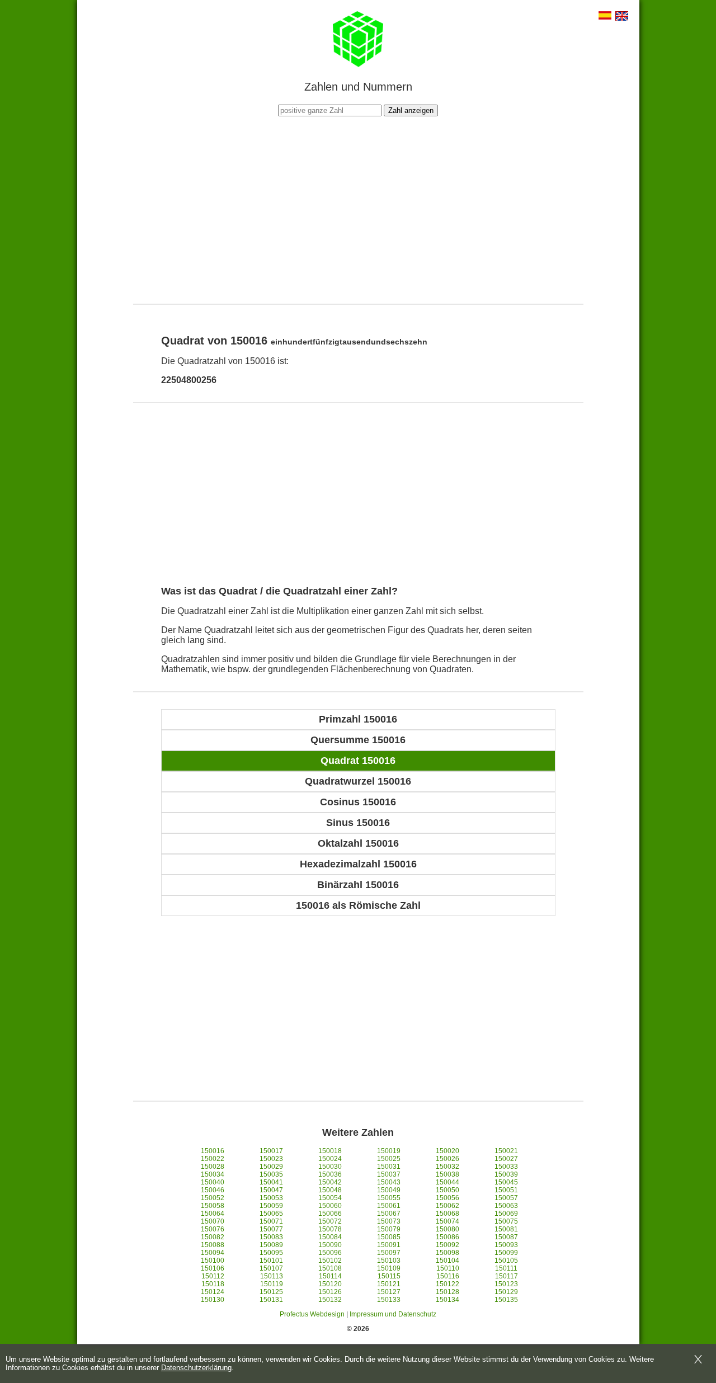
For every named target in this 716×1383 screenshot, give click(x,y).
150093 (506, 1245)
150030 (330, 1166)
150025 (389, 1159)
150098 (447, 1253)
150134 (447, 1300)
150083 (271, 1237)
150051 (506, 1190)
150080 (447, 1229)
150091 (389, 1245)
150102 (330, 1260)
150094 (212, 1253)
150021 (506, 1151)
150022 (212, 1159)
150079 (389, 1229)
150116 (447, 1276)
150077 (271, 1229)
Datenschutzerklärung (196, 1367)
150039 (506, 1174)
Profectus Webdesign (312, 1314)
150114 (330, 1276)
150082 (212, 1237)
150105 (506, 1260)
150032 (447, 1166)
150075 (506, 1221)
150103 (389, 1260)
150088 (212, 1245)
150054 (330, 1198)
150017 (271, 1151)
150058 (212, 1206)
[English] (621, 17)
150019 (389, 1151)
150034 (212, 1174)
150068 (447, 1213)
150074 (447, 1221)
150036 (330, 1174)
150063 (506, 1206)
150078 (330, 1229)
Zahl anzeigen (411, 110)
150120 (330, 1284)
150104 (447, 1260)
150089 (271, 1245)
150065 (271, 1213)
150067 (389, 1213)
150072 (330, 1221)
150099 (506, 1253)
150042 (330, 1182)
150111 (506, 1268)
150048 (330, 1190)
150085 (389, 1237)
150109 (389, 1268)
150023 (271, 1159)
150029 (271, 1166)
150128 (447, 1292)
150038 (447, 1174)
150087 (506, 1237)
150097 (389, 1253)
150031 (389, 1166)
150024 (330, 1159)
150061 (389, 1206)
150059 (271, 1206)
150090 (330, 1245)
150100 (212, 1260)
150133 (389, 1300)
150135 (506, 1300)
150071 (271, 1221)
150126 (330, 1292)
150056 (447, 1198)
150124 (212, 1292)
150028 (212, 1166)
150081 (506, 1229)
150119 (271, 1284)
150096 (330, 1253)
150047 (271, 1190)
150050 (447, 1190)
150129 (506, 1292)
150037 (389, 1174)
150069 (506, 1213)
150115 (389, 1276)
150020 (447, 1151)
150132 (330, 1300)
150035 (271, 1174)
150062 (447, 1206)
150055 (389, 1198)
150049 (389, 1190)
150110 (447, 1268)
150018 (330, 1151)
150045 (506, 1182)
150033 (506, 1166)
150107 (271, 1268)
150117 (506, 1276)
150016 (212, 1151)
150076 (212, 1229)
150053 (271, 1198)
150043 (389, 1182)
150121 (389, 1284)
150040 (212, 1182)
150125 (271, 1292)
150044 (447, 1182)
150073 (389, 1221)
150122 (447, 1284)
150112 (212, 1276)
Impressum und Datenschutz (393, 1314)
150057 (506, 1198)
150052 (212, 1198)
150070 (212, 1221)
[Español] (605, 16)
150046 (212, 1190)
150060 (330, 1206)
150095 (271, 1253)
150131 (271, 1300)
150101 (271, 1260)
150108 (330, 1268)
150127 (389, 1292)
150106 (212, 1268)
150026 (447, 1159)
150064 (212, 1213)
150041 (271, 1182)
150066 (330, 1213)
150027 (506, 1159)
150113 (271, 1276)
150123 (506, 1284)
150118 (212, 1284)
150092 (447, 1245)
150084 (330, 1237)
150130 (212, 1300)
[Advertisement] (358, 208)
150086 (447, 1237)
